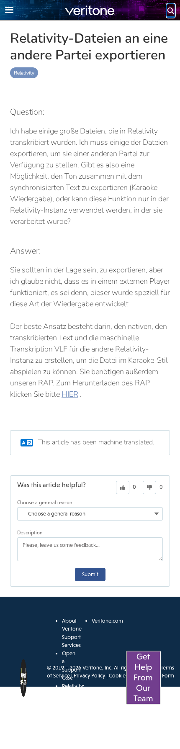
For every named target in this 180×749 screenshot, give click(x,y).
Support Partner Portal (71, 727)
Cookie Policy (125, 675)
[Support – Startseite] (90, 10)
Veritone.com (107, 621)
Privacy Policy (89, 675)
